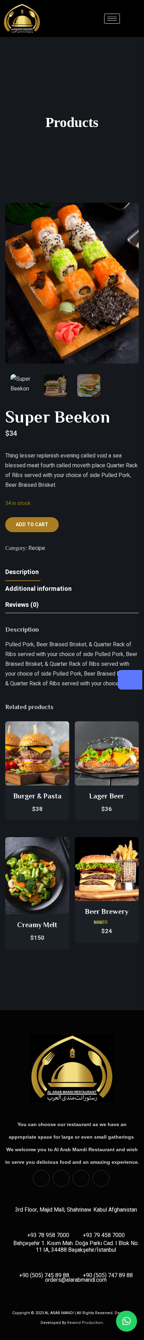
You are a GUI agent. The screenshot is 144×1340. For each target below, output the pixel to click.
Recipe (36, 548)
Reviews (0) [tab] (22, 605)
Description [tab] (22, 572)
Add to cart (32, 524)
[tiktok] (101, 1178)
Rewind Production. (85, 1323)
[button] (126, 1321)
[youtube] (81, 1178)
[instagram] (61, 1178)
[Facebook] (41, 1178)
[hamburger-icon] (112, 19)
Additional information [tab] (38, 589)
